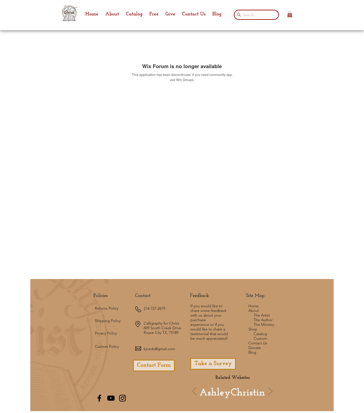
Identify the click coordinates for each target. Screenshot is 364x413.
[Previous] (194, 391)
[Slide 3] (241, 397)
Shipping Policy (107, 320)
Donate (254, 347)
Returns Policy (106, 308)
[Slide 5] (247, 397)
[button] (289, 14)
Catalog (260, 334)
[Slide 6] (217, 397)
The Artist (262, 315)
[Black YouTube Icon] (110, 398)
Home (253, 306)
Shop (252, 329)
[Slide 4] (236, 397)
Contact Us (257, 343)
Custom (260, 338)
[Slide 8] (253, 397)
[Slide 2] (229, 397)
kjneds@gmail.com (159, 349)
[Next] (270, 391)
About (253, 310)
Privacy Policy (106, 333)
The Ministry (264, 324)
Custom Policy (107, 346)
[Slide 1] (212, 397)
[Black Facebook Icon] (99, 398)
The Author (263, 320)
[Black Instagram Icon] (122, 398)
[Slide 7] (223, 397)
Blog (252, 352)
